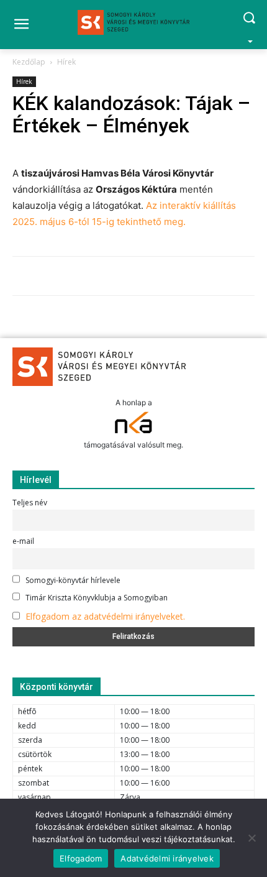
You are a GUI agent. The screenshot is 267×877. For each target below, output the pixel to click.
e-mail (23, 541)
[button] (249, 24)
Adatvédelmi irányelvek (167, 858)
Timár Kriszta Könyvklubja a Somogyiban (96, 597)
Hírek (66, 62)
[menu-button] (21, 25)
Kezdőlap (28, 62)
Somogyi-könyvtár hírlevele (72, 580)
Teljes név (29, 502)
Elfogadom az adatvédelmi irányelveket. (105, 616)
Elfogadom (81, 858)
